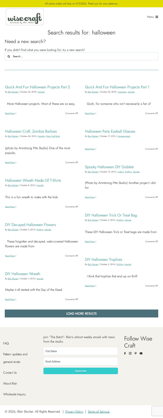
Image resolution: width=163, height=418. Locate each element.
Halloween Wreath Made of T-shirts (33, 180)
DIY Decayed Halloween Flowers (30, 224)
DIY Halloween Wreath (22, 273)
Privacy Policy (74, 411)
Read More (10, 113)
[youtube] (141, 353)
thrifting (128, 171)
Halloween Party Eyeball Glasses (110, 131)
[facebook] (125, 353)
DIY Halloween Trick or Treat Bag (111, 215)
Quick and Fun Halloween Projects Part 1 (117, 87)
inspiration (122, 91)
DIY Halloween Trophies (103, 259)
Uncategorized (124, 136)
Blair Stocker (13, 91)
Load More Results (81, 313)
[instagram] (130, 353)
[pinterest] (136, 353)
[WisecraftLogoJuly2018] (25, 9)
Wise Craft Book (53, 136)
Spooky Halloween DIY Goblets (109, 167)
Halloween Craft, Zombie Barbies (31, 131)
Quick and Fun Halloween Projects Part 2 (37, 87)
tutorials (41, 91)
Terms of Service (99, 411)
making (121, 171)
